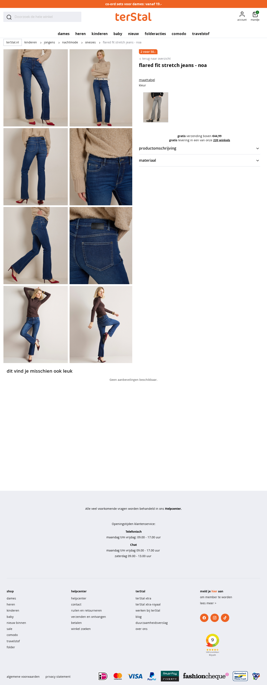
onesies (91, 42)
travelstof (13, 641)
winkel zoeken (81, 629)
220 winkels (221, 140)
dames (11, 598)
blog (139, 617)
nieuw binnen (16, 623)
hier (214, 591)
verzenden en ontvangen (88, 617)
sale (9, 629)
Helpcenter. (173, 509)
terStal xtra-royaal (148, 604)
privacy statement (58, 677)
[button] (242, 16)
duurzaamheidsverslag (152, 623)
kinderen (31, 42)
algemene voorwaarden (23, 677)
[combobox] (42, 17)
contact (76, 604)
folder (11, 647)
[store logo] (134, 17)
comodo (12, 635)
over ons (141, 629)
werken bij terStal (148, 610)
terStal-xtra (143, 598)
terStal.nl (12, 42)
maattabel (147, 80)
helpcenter (78, 598)
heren (11, 604)
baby (10, 617)
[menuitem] (63, 32)
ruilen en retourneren (86, 610)
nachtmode (70, 42)
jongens (50, 42)
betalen (76, 623)
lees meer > (208, 603)
